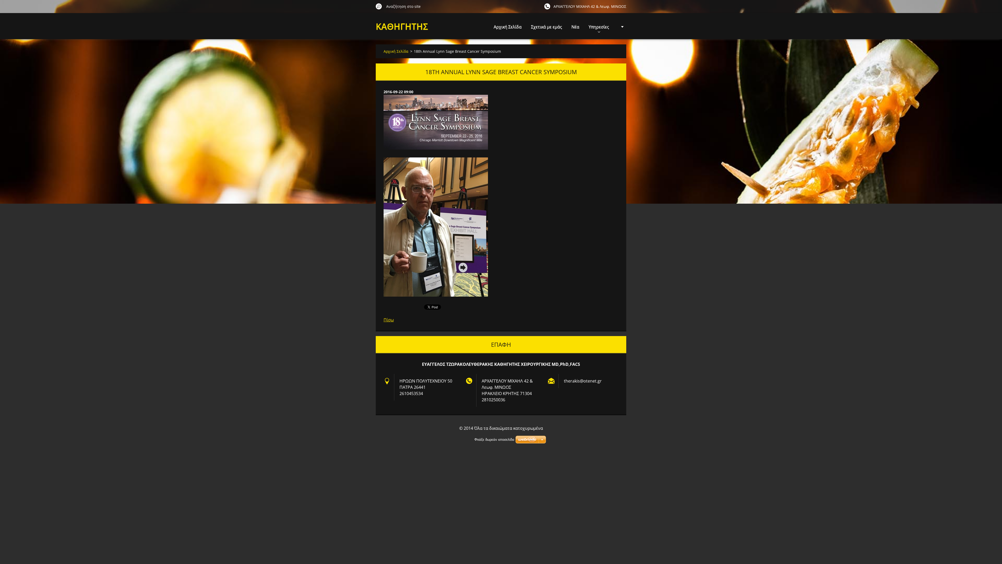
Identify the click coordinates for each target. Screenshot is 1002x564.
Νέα (575, 27)
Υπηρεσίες (599, 27)
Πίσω (389, 320)
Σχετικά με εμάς (546, 27)
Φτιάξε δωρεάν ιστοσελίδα (494, 440)
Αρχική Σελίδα (508, 27)
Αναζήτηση (379, 6)
